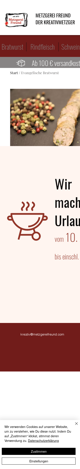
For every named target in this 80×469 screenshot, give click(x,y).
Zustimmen (39, 451)
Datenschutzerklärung (43, 440)
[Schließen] (73, 426)
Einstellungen (38, 461)
